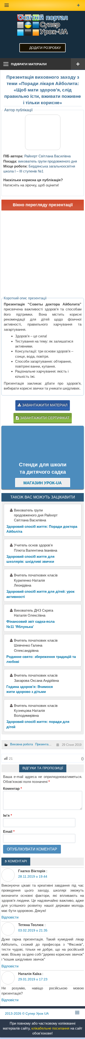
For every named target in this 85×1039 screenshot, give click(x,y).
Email (9, 831)
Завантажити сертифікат (44, 418)
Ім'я (7, 815)
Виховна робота (21, 744)
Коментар (12, 788)
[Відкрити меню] (78, 64)
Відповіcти (9, 917)
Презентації (43, 744)
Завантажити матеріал (44, 405)
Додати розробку (45, 48)
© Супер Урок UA (27, 1013)
